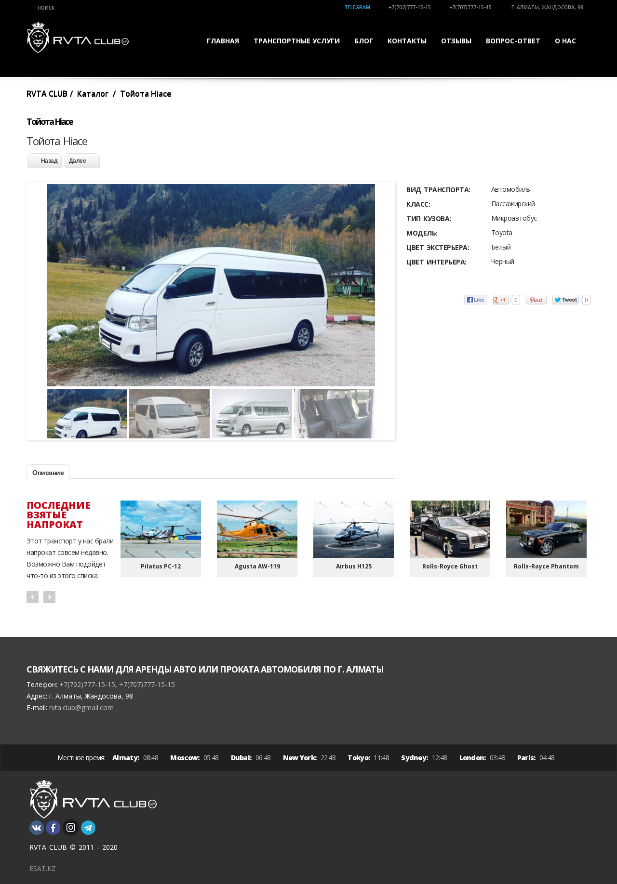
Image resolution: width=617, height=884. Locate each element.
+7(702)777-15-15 (410, 7)
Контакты (407, 40)
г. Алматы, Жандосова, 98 (546, 7)
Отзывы (456, 40)
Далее (77, 161)
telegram (357, 7)
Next (49, 597)
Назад (49, 161)
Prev (33, 597)
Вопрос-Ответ (513, 40)
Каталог (92, 93)
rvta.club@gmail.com (81, 707)
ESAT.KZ (42, 868)
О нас (565, 40)
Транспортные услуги (297, 40)
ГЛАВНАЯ (223, 40)
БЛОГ (363, 40)
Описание (48, 472)
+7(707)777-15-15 (470, 7)
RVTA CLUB (47, 93)
